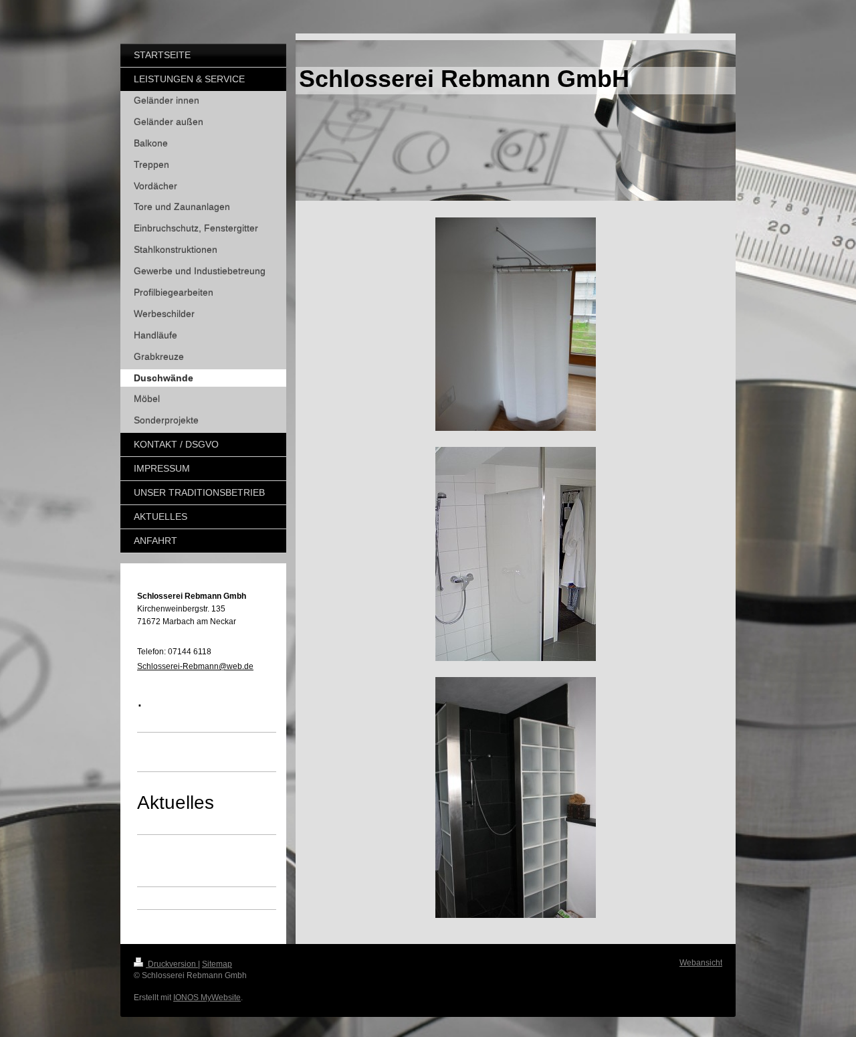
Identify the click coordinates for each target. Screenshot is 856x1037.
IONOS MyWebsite (207, 997)
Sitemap (217, 964)
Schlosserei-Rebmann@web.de (195, 666)
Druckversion (172, 964)
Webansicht (700, 962)
